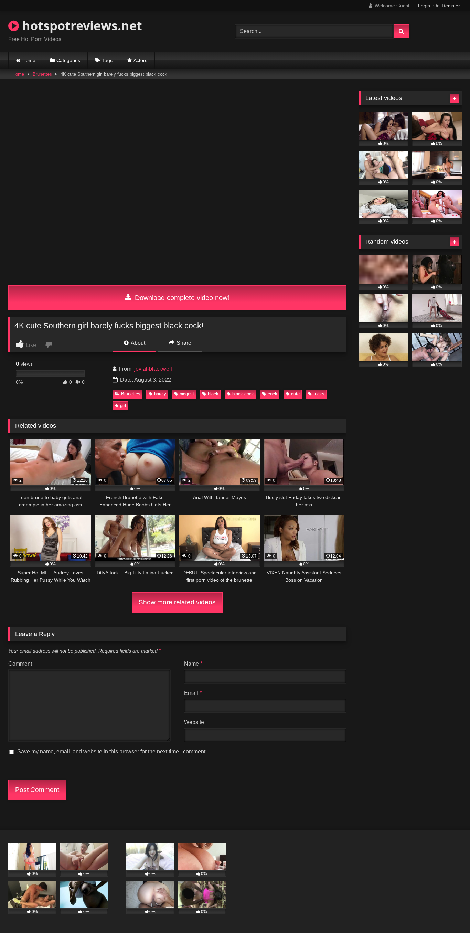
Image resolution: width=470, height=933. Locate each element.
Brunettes (42, 74)
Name (193, 664)
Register (451, 5)
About (137, 343)
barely (160, 393)
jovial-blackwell (153, 369)
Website (194, 722)
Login (424, 5)
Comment (20, 664)
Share (183, 343)
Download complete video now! (181, 297)
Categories (68, 60)
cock (272, 393)
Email (193, 693)
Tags (107, 60)
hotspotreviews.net (80, 25)
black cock (243, 393)
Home (28, 60)
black (213, 393)
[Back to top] (448, 912)
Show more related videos (177, 602)
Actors (140, 60)
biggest (187, 393)
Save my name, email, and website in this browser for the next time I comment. (112, 751)
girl (123, 405)
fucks (318, 393)
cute (295, 393)
